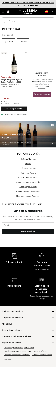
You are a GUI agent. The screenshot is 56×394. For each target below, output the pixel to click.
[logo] (28, 11)
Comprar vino (8, 204)
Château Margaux (28, 159)
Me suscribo (28, 231)
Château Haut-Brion (28, 168)
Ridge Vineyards (6, 86)
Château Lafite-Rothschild (28, 177)
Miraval (28, 164)
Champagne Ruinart (28, 187)
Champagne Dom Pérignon (28, 191)
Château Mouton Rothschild (28, 182)
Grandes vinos (23, 204)
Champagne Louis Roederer (28, 196)
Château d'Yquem (28, 173)
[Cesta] (52, 11)
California (4, 84)
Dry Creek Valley (14, 84)
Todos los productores (13, 348)
